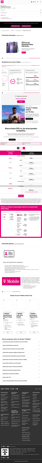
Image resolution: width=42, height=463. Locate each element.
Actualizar (21, 101)
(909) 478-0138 (34, 323)
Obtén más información (23, 49)
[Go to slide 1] (6, 58)
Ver (7, 332)
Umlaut (14, 65)
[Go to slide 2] (17, 58)
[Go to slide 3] (29, 58)
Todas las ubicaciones (5, 30)
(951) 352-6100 (20, 322)
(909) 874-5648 (7, 325)
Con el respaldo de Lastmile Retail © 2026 (21, 461)
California (12, 30)
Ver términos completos (22, 53)
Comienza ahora (29, 118)
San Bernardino (18, 30)
